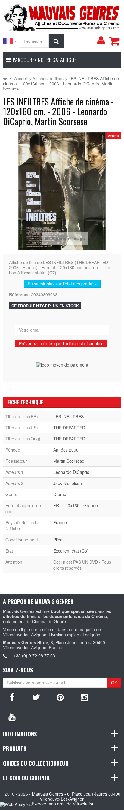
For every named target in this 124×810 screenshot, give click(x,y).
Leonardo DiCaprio (71, 472)
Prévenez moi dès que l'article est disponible (61, 343)
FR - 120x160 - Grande (75, 505)
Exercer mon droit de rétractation (63, 804)
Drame (59, 494)
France (60, 522)
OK (114, 683)
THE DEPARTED (69, 428)
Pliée (58, 540)
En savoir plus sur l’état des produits (62, 284)
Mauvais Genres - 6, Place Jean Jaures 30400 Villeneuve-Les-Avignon (76, 796)
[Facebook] (12, 697)
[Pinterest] (60, 697)
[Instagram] (84, 697)
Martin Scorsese (68, 461)
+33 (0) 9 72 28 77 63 (34, 656)
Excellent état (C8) (70, 551)
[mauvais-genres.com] (62, 16)
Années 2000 (66, 450)
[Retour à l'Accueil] (5, 78)
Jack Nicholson (67, 483)
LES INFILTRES (68, 416)
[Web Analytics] (16, 804)
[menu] (100, 40)
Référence (19, 294)
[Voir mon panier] (114, 41)
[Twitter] (36, 697)
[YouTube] (12, 716)
